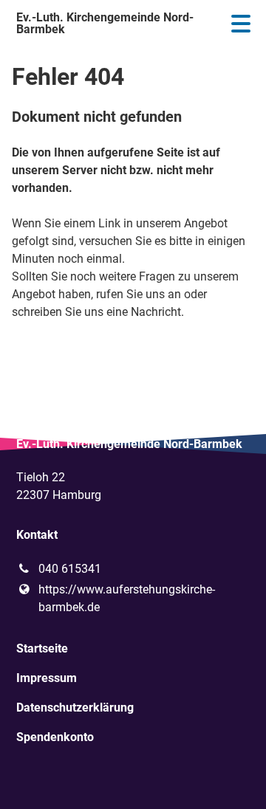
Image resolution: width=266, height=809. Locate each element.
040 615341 (69, 569)
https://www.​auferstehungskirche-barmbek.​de (126, 598)
